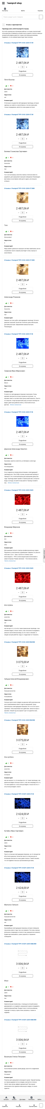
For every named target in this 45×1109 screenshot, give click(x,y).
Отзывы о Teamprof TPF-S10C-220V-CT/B (18, 334)
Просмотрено (33, 1106)
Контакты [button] (5, 10)
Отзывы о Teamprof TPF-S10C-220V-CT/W (18, 43)
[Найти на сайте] (41, 17)
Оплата (14, 1099)
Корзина (40, 10)
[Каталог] (3, 3)
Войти (23, 10)
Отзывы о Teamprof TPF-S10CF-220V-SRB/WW (20, 944)
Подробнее (22, 71)
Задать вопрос (44, 554)
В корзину (22, 75)
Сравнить (5, 1106)
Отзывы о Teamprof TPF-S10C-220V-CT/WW (19, 188)
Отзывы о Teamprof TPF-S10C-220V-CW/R (18, 490)
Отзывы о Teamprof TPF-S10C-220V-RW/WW (19, 642)
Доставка (22, 1099)
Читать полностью (15, 405)
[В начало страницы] (41, 1105)
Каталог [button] (6, 1099)
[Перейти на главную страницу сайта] (16, 3)
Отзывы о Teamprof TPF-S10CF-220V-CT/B (19, 794)
